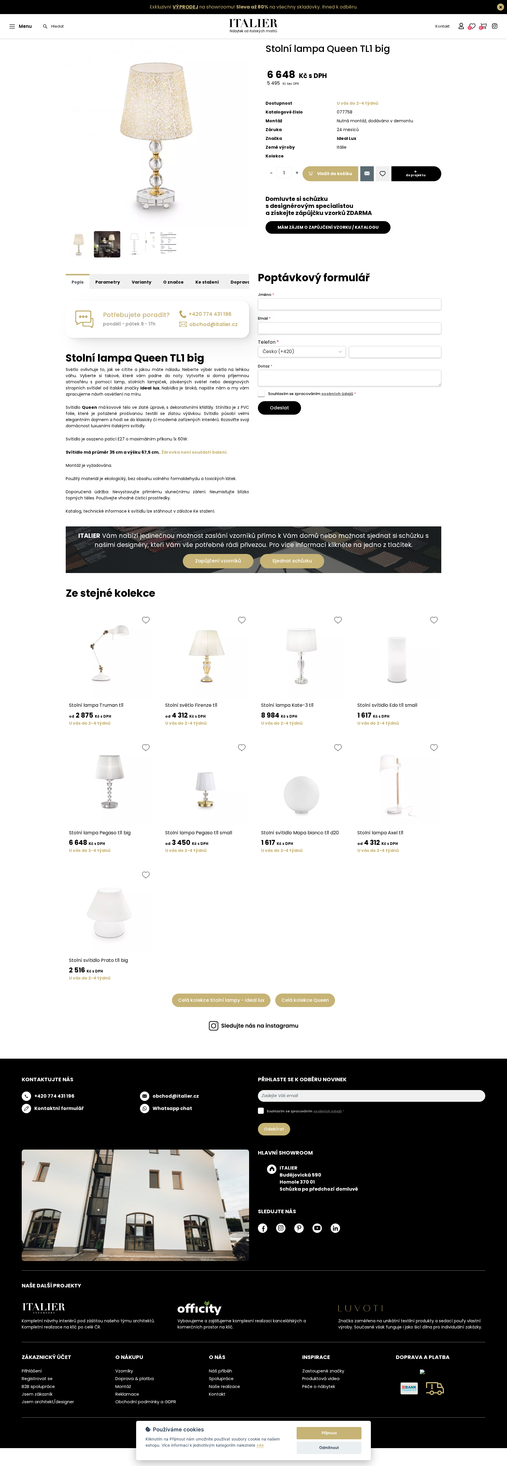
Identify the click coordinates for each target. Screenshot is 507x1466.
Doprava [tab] (240, 282)
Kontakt (442, 26)
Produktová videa (320, 1379)
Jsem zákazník (37, 1394)
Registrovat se (37, 1379)
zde (260, 1445)
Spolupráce (221, 1379)
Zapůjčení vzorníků (218, 560)
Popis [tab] (78, 282)
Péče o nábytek (318, 1386)
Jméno (266, 294)
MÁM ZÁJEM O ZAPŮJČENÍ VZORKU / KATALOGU (328, 227)
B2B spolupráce (38, 1386)
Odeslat (279, 407)
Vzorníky (124, 1371)
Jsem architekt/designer (48, 1402)
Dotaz (265, 366)
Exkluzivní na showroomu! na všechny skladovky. (235, 7)
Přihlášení (32, 1371)
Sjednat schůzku (292, 560)
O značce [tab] (173, 282)
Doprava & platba (134, 1379)
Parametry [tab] (107, 282)
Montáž (123, 1386)
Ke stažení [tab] (207, 282)
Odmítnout (329, 1447)
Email (264, 318)
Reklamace (127, 1394)
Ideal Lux (346, 138)
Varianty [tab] (141, 282)
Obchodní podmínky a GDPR (145, 1402)
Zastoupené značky (323, 1371)
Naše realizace (224, 1386)
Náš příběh (220, 1371)
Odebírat (274, 1129)
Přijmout (329, 1433)
